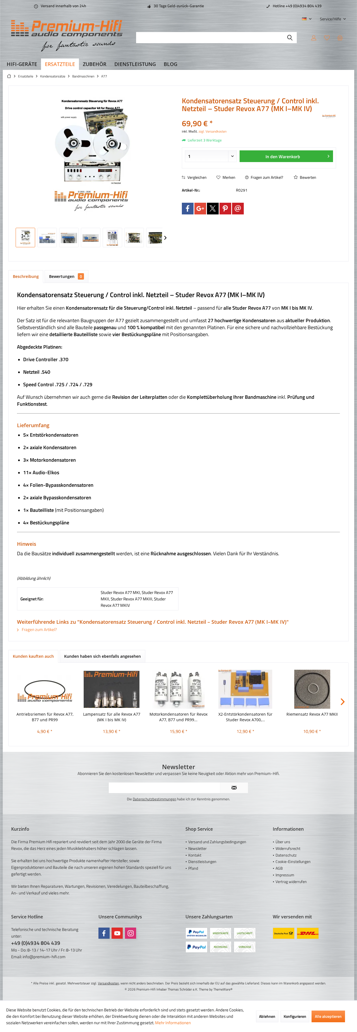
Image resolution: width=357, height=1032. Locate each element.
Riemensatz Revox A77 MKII (312, 714)
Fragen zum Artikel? (266, 177)
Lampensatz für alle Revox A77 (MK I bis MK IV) (111, 716)
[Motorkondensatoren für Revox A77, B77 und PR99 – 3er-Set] (178, 689)
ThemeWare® (223, 989)
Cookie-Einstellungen (293, 861)
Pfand (193, 868)
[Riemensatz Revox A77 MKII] (312, 689)
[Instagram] (130, 933)
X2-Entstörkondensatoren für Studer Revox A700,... (245, 716)
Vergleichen (197, 177)
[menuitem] (331, 18)
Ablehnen (267, 1016)
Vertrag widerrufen (291, 881)
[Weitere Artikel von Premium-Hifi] (329, 116)
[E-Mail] (238, 208)
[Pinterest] (225, 208)
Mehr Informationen (173, 1022)
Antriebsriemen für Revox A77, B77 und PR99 (44, 716)
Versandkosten (108, 983)
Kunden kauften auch (33, 656)
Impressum (285, 875)
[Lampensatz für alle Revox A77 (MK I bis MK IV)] (112, 689)
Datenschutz (286, 855)
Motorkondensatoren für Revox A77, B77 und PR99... (178, 716)
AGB (279, 868)
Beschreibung (26, 276)
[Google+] (200, 208)
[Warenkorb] (340, 37)
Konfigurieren (295, 1016)
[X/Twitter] (213, 208)
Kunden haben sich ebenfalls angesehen (102, 656)
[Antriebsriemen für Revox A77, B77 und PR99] (45, 689)
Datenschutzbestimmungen (154, 799)
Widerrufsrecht (288, 848)
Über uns (283, 842)
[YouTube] (117, 933)
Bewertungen (65, 276)
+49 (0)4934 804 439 (35, 943)
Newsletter (197, 848)
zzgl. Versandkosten (212, 131)
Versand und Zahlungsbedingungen (217, 842)
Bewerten (307, 177)
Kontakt (194, 855)
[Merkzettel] (327, 37)
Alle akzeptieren (328, 1016)
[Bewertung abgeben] (251, 116)
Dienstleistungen (202, 861)
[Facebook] (188, 208)
